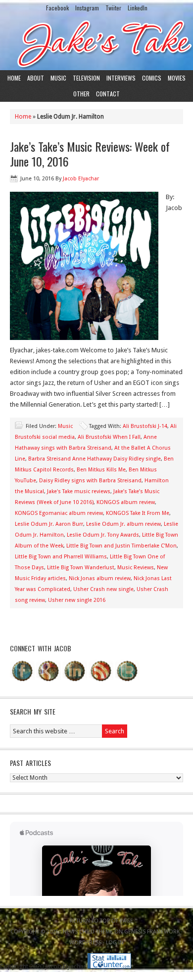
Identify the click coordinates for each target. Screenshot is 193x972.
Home (14, 78)
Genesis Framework (152, 932)
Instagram (87, 7)
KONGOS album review (125, 502)
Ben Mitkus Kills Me (101, 469)
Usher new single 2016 (76, 600)
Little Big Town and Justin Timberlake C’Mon (121, 546)
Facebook (57, 7)
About (35, 78)
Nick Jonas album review (100, 578)
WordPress (85, 942)
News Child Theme (88, 932)
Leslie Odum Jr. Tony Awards (103, 535)
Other (81, 93)
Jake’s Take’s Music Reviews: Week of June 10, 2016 (90, 153)
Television (86, 78)
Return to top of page (101, 921)
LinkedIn (137, 7)
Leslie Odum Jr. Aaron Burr (49, 524)
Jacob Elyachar (81, 178)
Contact (108, 93)
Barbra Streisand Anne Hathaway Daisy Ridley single (94, 459)
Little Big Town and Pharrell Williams (61, 556)
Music (58, 78)
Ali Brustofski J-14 (145, 426)
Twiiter (113, 7)
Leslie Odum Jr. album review (123, 524)
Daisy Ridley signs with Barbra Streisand (90, 480)
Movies (177, 78)
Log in (115, 942)
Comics (151, 78)
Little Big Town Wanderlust (80, 567)
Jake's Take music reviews (78, 491)
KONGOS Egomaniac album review (59, 513)
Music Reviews (135, 567)
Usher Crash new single (103, 589)
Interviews (121, 78)
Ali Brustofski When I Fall (109, 437)
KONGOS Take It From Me (137, 513)
